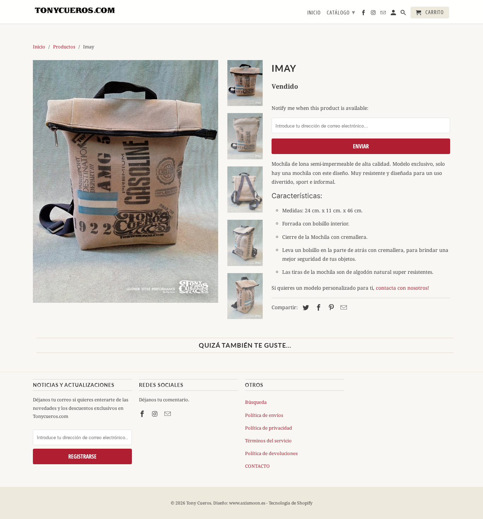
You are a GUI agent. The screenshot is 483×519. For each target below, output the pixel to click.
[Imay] (125, 181)
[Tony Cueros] (75, 9)
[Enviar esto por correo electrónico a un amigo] (342, 307)
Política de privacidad (268, 428)
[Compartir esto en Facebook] (317, 307)
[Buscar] (404, 14)
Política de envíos (264, 415)
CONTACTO (257, 466)
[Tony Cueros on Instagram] (155, 413)
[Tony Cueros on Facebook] (143, 413)
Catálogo (341, 12)
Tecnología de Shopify (291, 503)
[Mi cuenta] (394, 14)
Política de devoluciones (271, 453)
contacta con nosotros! (402, 287)
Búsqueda (256, 402)
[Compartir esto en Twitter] (304, 307)
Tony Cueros (198, 503)
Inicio (314, 13)
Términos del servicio (268, 440)
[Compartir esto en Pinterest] (330, 307)
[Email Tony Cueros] (168, 413)
